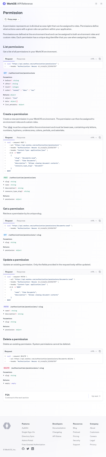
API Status (56, 436)
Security (76, 440)
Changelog (57, 432)
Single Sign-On (28, 432)
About (92, 428)
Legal (92, 440)
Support (76, 444)
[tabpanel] (53, 65)
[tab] (9, 58)
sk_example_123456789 (47, 66)
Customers (94, 432)
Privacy (93, 444)
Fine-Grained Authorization (33, 444)
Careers (93, 436)
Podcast (76, 432)
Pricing (76, 436)
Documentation (59, 428)
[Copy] (99, 58)
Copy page (12, 19)
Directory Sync (28, 436)
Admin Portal (27, 440)
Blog (75, 428)
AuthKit (25, 428)
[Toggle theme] (96, 3)
